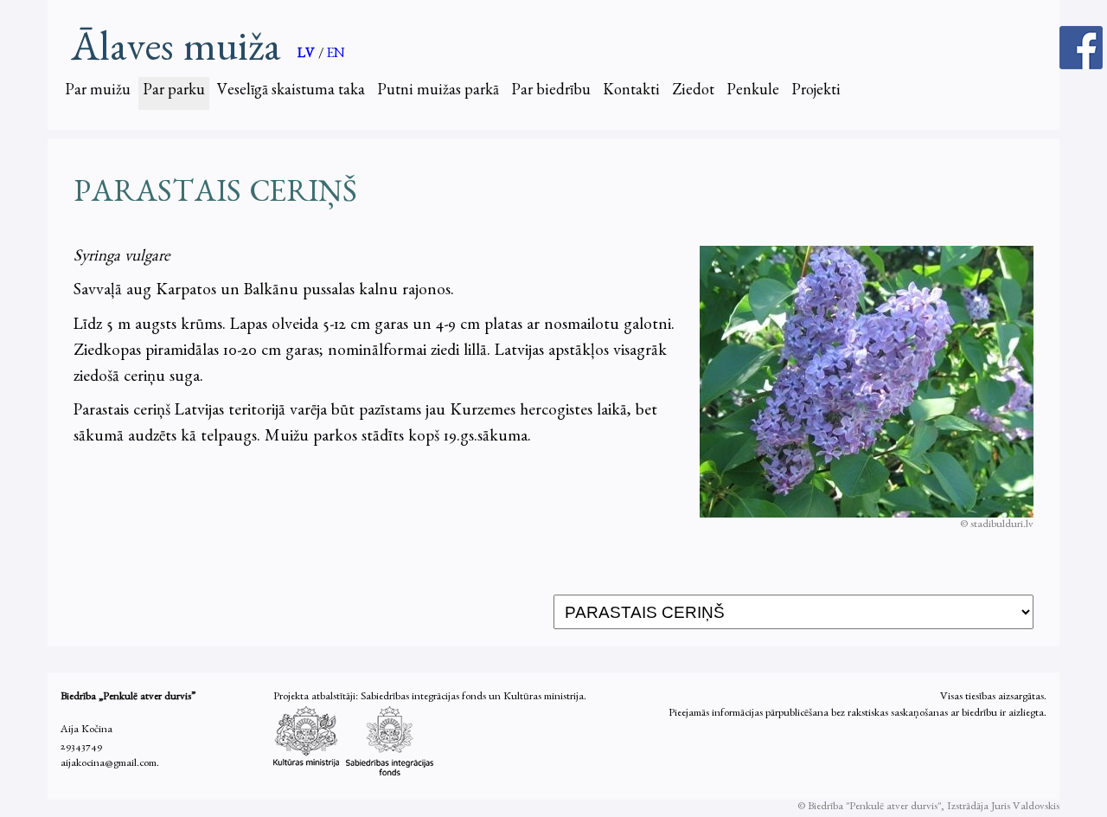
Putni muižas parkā (438, 92)
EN (336, 55)
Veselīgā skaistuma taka (291, 92)
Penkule (752, 92)
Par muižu (98, 92)
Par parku (174, 92)
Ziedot (693, 92)
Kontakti (631, 92)
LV (308, 55)
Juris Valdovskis (1025, 808)
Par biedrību (551, 92)
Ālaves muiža (175, 48)
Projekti (816, 92)
